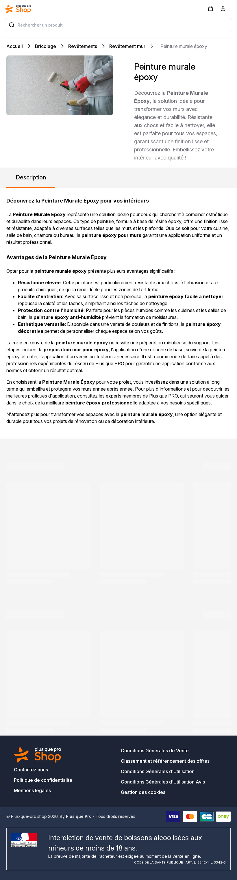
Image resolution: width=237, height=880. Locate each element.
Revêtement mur (127, 46)
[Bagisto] (18, 9)
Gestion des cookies (143, 792)
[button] (210, 8)
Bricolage (45, 46)
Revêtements (82, 46)
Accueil (14, 46)
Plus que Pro (79, 816)
